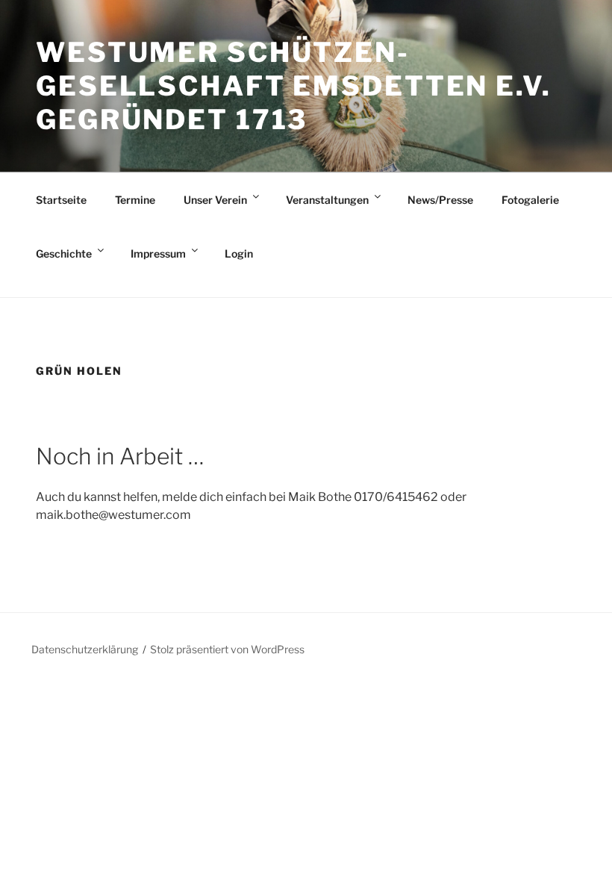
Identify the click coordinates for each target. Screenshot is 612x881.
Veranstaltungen (327, 199)
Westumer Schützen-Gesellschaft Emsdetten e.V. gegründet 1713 (294, 86)
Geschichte (64, 253)
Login (239, 253)
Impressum (158, 253)
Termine (135, 199)
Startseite (61, 199)
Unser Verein (215, 199)
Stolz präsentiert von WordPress (227, 649)
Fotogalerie (530, 199)
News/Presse (440, 199)
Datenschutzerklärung (84, 649)
